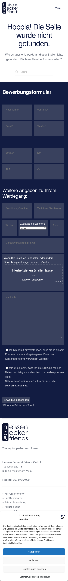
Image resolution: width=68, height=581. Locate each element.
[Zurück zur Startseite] (10, 8)
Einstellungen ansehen (34, 569)
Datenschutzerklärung (29, 576)
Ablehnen (34, 560)
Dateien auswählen (33, 279)
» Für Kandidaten (12, 498)
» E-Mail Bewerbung (14, 502)
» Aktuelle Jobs (11, 507)
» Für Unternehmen (13, 493)
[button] (63, 517)
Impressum (45, 576)
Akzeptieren (34, 551)
